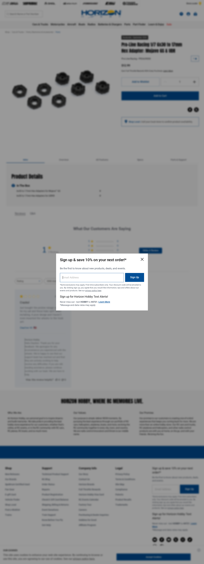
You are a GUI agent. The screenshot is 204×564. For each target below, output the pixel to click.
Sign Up (134, 277)
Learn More (104, 302)
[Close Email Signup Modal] (142, 259)
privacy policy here (93, 290)
